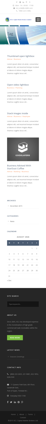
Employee (26, 116)
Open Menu (38, 19)
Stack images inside (17, 113)
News (12, 221)
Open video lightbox (18, 84)
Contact (23, 417)
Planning (19, 88)
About (21, 414)
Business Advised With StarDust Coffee (19, 167)
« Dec (9, 280)
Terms (30, 414)
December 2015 (16, 206)
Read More (15, 338)
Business (17, 59)
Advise (9, 59)
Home (13, 414)
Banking (17, 172)
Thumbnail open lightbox (20, 56)
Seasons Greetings (17, 357)
